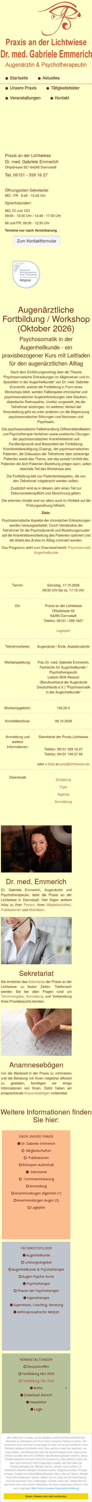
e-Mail (49, 763)
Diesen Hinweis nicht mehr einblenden (46, 1496)
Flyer (63, 786)
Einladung (63, 779)
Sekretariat (36, 981)
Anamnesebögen (37, 1092)
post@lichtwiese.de (74, 763)
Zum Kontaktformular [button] (36, 241)
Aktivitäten (36, 909)
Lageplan (63, 630)
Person (29, 904)
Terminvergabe (12, 996)
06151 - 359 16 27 (30, 175)
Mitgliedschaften (58, 904)
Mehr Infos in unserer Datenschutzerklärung (55, 1488)
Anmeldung (63, 801)
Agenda (63, 794)
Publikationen (11, 909)
